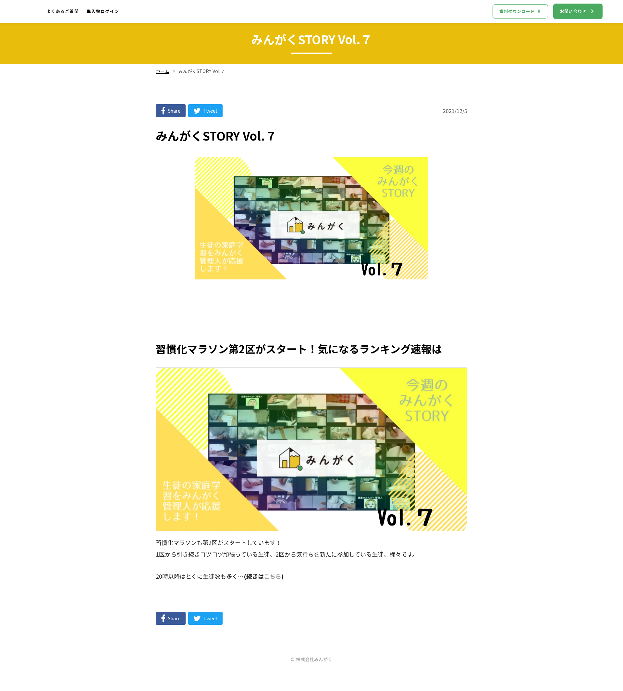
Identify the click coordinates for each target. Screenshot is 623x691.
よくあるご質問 (62, 11)
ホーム (162, 71)
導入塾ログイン (103, 11)
